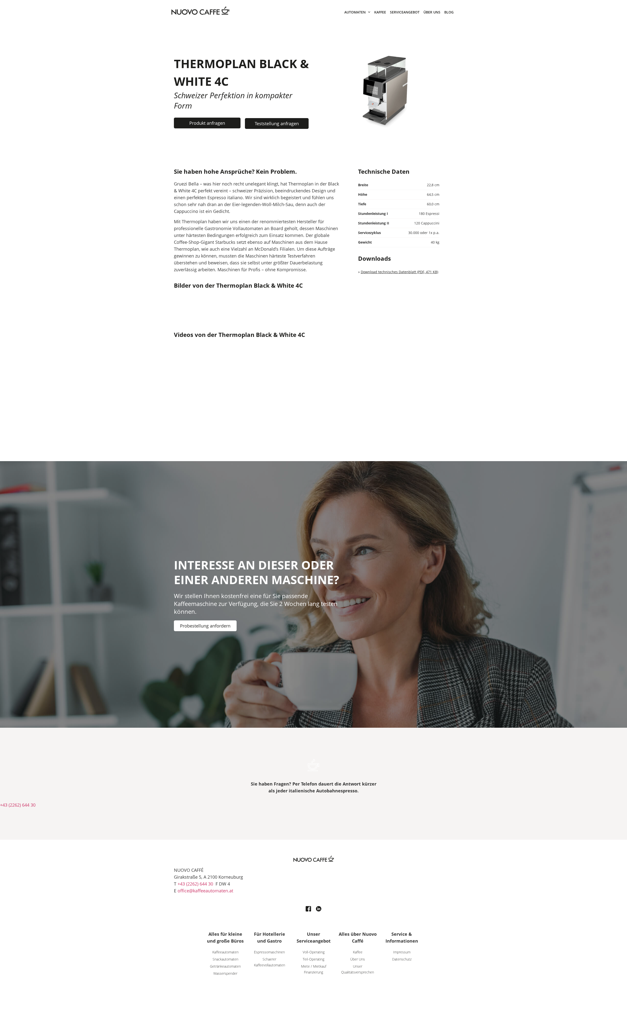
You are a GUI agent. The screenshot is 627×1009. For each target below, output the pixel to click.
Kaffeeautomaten (225, 952)
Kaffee (380, 12)
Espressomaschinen (269, 952)
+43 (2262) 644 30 (18, 805)
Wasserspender (225, 973)
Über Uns (431, 12)
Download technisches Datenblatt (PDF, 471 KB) (399, 272)
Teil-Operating (313, 959)
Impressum (401, 952)
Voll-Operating (314, 952)
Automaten (355, 12)
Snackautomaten (225, 959)
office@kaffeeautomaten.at (205, 891)
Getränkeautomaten (225, 966)
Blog (449, 12)
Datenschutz (401, 959)
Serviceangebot (405, 12)
